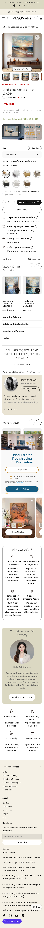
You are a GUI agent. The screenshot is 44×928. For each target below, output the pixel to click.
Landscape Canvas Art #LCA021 (28, 303)
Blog (4, 817)
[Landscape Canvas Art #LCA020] (11, 285)
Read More (9, 409)
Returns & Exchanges (11, 783)
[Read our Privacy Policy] (37, 481)
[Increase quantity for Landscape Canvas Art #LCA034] (12, 202)
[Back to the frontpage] (3, 27)
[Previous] (3, 12)
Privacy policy (19, 482)
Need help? (37, 259)
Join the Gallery (22, 489)
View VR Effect (23, 69)
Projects (5, 814)
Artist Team (7, 807)
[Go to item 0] (6, 77)
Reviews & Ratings (10, 776)
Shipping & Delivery (10, 779)
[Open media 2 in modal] (37, 37)
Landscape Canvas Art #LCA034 (23, 27)
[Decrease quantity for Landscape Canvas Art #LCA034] (5, 202)
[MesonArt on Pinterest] (23, 915)
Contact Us (7, 810)
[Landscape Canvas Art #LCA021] (32, 285)
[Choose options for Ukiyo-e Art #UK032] (20, 525)
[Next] (40, 12)
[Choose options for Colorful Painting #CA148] (7, 525)
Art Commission (9, 786)
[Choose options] (17, 290)
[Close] (40, 437)
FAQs (4, 772)
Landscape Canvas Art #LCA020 (8, 303)
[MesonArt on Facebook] (3, 915)
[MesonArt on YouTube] (16, 915)
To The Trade (8, 790)
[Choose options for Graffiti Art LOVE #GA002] (13, 525)
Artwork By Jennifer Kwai (30, 390)
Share (8, 259)
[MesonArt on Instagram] (10, 915)
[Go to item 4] (35, 77)
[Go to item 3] (25, 77)
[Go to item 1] (16, 77)
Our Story (6, 803)
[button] (39, 266)
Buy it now (22, 209)
